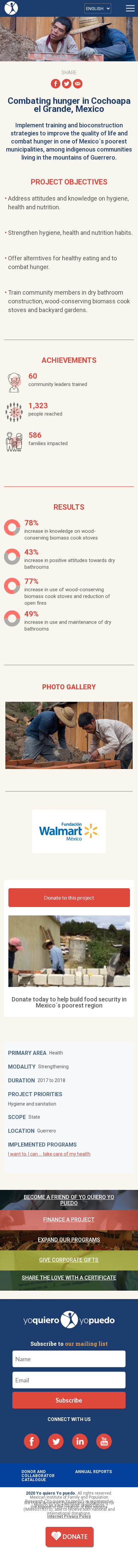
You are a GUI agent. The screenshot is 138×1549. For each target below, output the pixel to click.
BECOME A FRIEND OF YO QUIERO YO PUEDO (69, 1200)
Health (56, 1053)
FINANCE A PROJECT (68, 1219)
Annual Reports (93, 1471)
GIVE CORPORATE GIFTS (68, 1260)
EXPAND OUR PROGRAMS (69, 1240)
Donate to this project (69, 897)
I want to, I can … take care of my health (49, 1154)
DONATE (75, 1536)
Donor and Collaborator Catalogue (38, 1475)
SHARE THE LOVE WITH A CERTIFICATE (69, 1278)
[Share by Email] (77, 83)
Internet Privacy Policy (69, 1516)
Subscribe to (69, 1343)
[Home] (11, 8)
